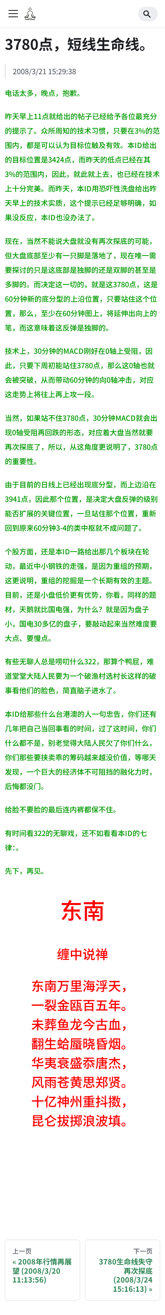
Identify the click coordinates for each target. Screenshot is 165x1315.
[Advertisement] (82, 1182)
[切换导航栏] (13, 14)
